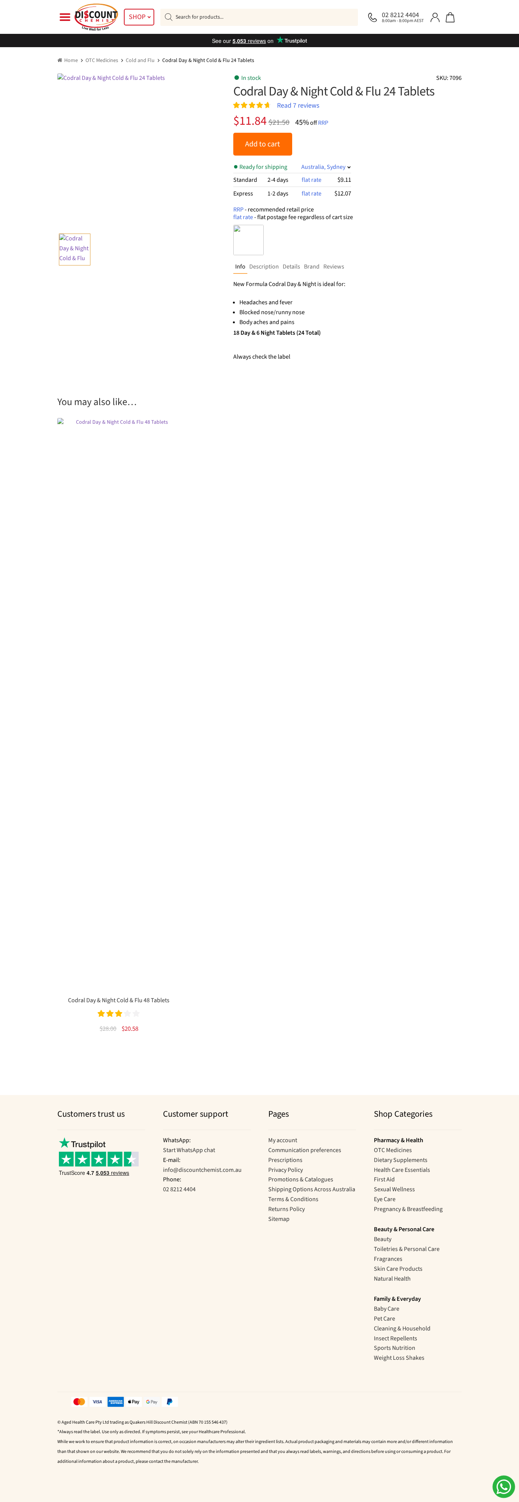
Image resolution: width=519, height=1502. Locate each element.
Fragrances (388, 1259)
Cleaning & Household (402, 1328)
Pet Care (384, 1318)
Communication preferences (304, 1150)
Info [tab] (240, 266)
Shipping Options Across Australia (311, 1189)
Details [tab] (291, 266)
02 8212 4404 (179, 1189)
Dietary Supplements (400, 1160)
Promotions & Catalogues (300, 1179)
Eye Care (385, 1199)
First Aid (384, 1179)
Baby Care (386, 1309)
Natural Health (392, 1279)
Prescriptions (285, 1160)
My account (282, 1140)
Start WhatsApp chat (189, 1150)
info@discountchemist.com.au (202, 1170)
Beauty (382, 1239)
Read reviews (298, 105)
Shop (137, 17)
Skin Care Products (398, 1269)
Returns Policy (286, 1209)
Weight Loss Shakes (399, 1358)
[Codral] (248, 240)
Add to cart (262, 144)
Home (71, 60)
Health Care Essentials (402, 1170)
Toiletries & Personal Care (407, 1249)
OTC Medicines (101, 60)
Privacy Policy (285, 1170)
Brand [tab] (312, 266)
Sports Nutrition (394, 1348)
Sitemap (279, 1219)
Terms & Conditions (293, 1199)
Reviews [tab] (333, 266)
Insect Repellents (395, 1338)
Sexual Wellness (394, 1189)
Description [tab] (264, 266)
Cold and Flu (140, 60)
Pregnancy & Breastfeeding (408, 1209)
